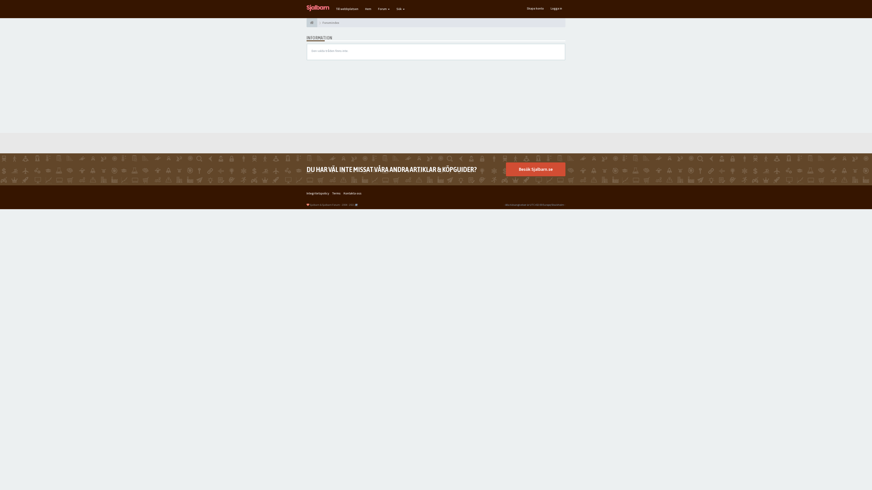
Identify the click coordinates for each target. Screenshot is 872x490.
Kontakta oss (353, 193)
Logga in (556, 8)
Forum (382, 9)
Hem (368, 9)
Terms (336, 193)
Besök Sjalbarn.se (536, 169)
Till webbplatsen (347, 9)
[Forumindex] (312, 22)
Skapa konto (535, 8)
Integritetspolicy (318, 193)
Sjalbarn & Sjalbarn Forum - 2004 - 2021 (332, 204)
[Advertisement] (436, 96)
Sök (399, 9)
